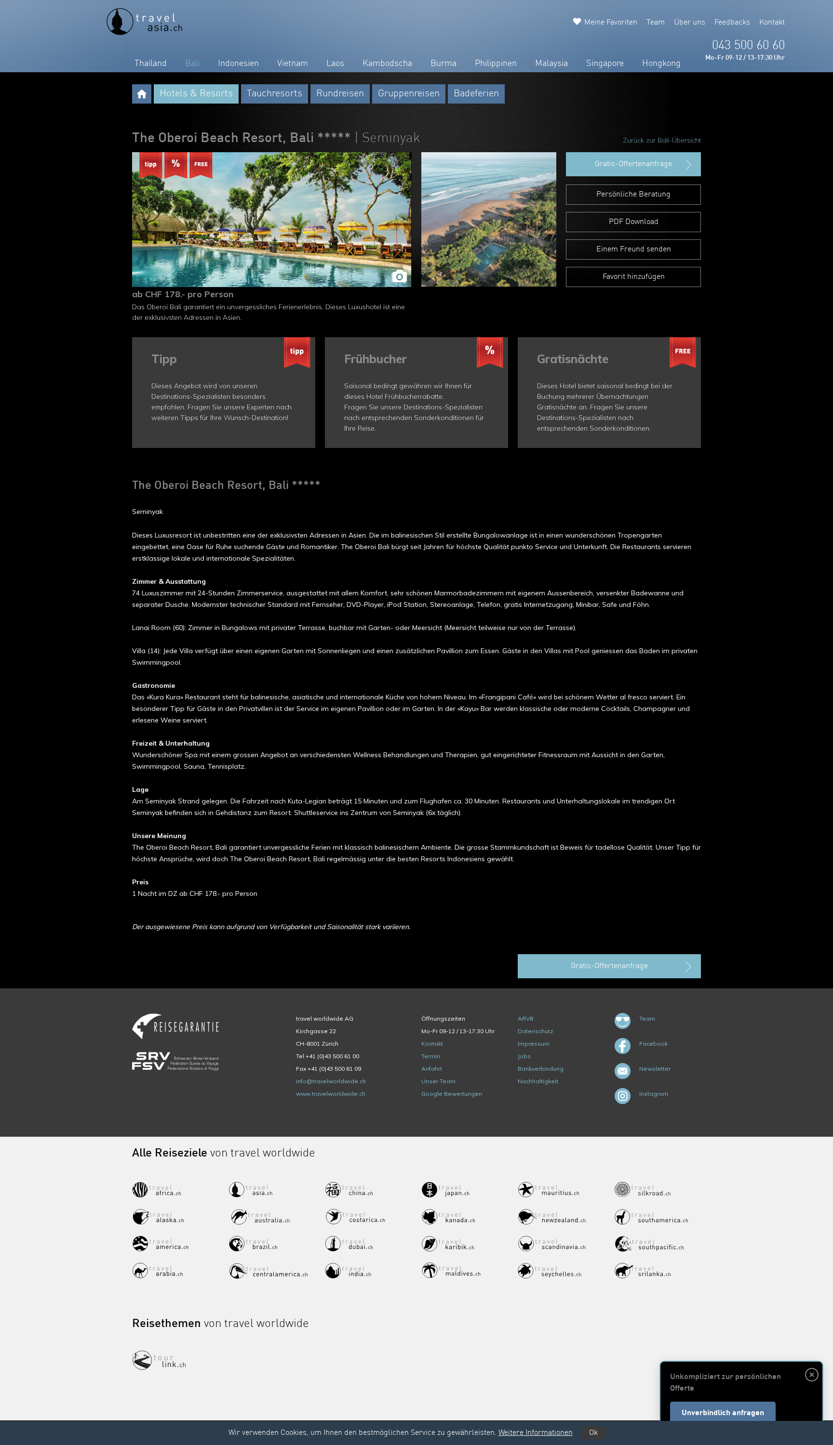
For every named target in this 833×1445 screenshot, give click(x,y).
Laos (335, 63)
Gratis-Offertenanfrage (633, 164)
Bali (192, 63)
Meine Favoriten (610, 22)
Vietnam (292, 63)
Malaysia (551, 63)
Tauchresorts (274, 94)
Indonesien (238, 63)
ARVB (526, 1018)
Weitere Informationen (535, 1433)
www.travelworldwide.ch (330, 1093)
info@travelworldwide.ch (331, 1081)
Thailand (150, 63)
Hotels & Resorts (196, 94)
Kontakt (772, 22)
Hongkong (661, 63)
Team (655, 22)
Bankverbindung (541, 1068)
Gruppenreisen (409, 94)
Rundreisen (340, 94)
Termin (430, 1056)
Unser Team (438, 1081)
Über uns (689, 22)
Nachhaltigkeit (538, 1081)
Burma (443, 63)
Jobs (524, 1056)
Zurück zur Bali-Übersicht (662, 140)
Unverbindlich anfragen (723, 1413)
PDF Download (633, 222)
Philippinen (496, 63)
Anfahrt (431, 1068)
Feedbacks (732, 22)
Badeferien (476, 94)
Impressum (534, 1043)
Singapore (605, 63)
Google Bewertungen (451, 1093)
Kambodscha (387, 63)
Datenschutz (535, 1031)
